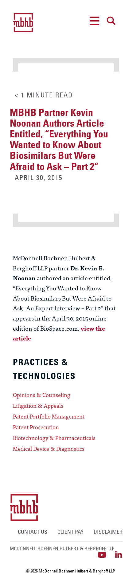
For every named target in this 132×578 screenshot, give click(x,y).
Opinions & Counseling (41, 395)
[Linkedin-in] (118, 555)
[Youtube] (102, 555)
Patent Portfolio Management (48, 416)
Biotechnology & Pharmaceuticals (54, 438)
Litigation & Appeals (38, 405)
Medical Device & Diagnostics (48, 448)
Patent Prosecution (36, 427)
